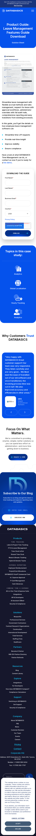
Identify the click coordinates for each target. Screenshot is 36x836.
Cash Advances (17, 584)
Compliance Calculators (17, 692)
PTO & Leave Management (17, 548)
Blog (17, 670)
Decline (18, 829)
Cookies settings (18, 818)
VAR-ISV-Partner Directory (17, 654)
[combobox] (14, 777)
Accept (18, 823)
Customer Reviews (17, 730)
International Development (17, 632)
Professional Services (17, 620)
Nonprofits (17, 616)
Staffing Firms (17, 639)
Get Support (17, 704)
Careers (17, 739)
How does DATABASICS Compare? (17, 689)
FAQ (17, 723)
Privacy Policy (10, 219)
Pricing (17, 744)
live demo (8, 163)
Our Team (17, 733)
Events (17, 736)
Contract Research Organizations (17, 626)
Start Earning (18, 5)
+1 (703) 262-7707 (19, 765)
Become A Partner (17, 651)
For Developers (17, 686)
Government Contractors (17, 623)
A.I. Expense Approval (17, 577)
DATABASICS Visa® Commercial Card (17, 574)
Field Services (17, 636)
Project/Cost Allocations (17, 571)
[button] (11, 412)
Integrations (17, 682)
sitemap (17, 770)
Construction (17, 629)
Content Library (17, 673)
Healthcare (17, 642)
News (17, 727)
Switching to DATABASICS (17, 701)
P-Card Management (17, 581)
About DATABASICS (17, 720)
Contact (17, 749)
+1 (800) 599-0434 (20, 762)
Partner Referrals (18, 657)
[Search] (29, 777)
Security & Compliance (17, 707)
